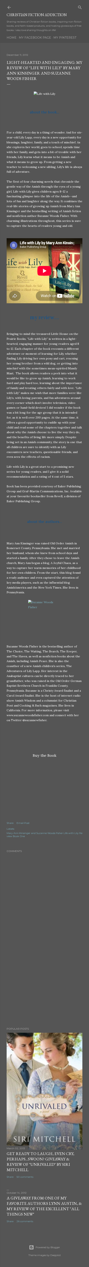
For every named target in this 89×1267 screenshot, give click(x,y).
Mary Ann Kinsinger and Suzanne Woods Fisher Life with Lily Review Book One (44, 835)
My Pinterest (64, 37)
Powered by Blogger (48, 1247)
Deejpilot (55, 1255)
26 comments (25, 1221)
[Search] (79, 6)
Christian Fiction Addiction (37, 14)
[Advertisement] (44, 988)
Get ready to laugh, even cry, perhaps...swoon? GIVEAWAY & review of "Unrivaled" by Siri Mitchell (40, 1161)
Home (12, 37)
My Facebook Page (35, 37)
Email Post (23, 822)
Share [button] (10, 822)
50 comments (25, 1176)
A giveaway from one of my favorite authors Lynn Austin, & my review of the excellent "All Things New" (44, 1206)
